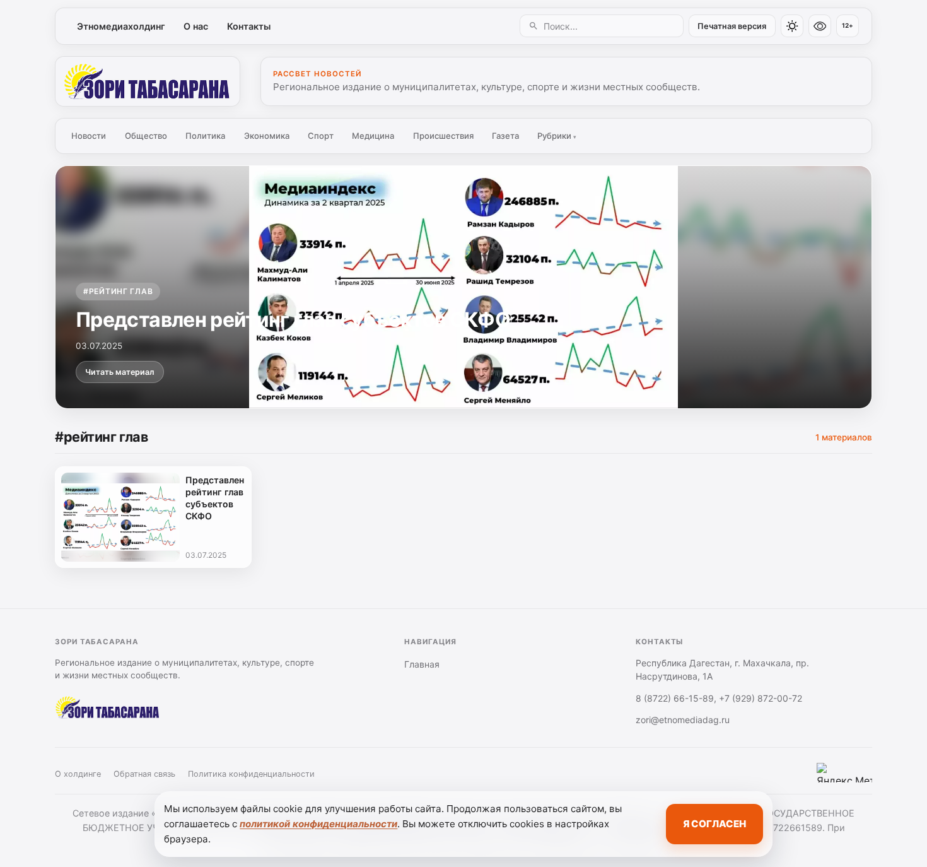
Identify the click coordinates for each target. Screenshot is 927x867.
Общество (146, 136)
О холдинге (78, 774)
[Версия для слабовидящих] (819, 26)
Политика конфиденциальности (251, 774)
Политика (205, 136)
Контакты (249, 26)
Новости (88, 136)
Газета (505, 136)
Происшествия (443, 136)
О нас (196, 26)
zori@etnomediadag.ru (683, 719)
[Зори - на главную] (147, 81)
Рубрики (556, 136)
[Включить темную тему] (792, 26)
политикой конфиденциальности (318, 824)
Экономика (266, 136)
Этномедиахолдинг (121, 26)
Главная (422, 664)
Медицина (373, 136)
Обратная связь (144, 774)
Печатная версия (731, 26)
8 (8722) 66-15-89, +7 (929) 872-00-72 (719, 698)
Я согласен (714, 824)
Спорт (321, 136)
